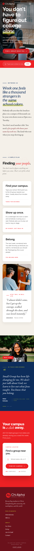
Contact (7, 535)
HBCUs (7, 518)
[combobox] (15, 64)
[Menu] (30, 4)
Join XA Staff (9, 532)
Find (27, 64)
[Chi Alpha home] (8, 3)
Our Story (8, 526)
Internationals (9, 514)
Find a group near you (16, 51)
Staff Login (17, 547)
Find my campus (17, 466)
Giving (7, 529)
